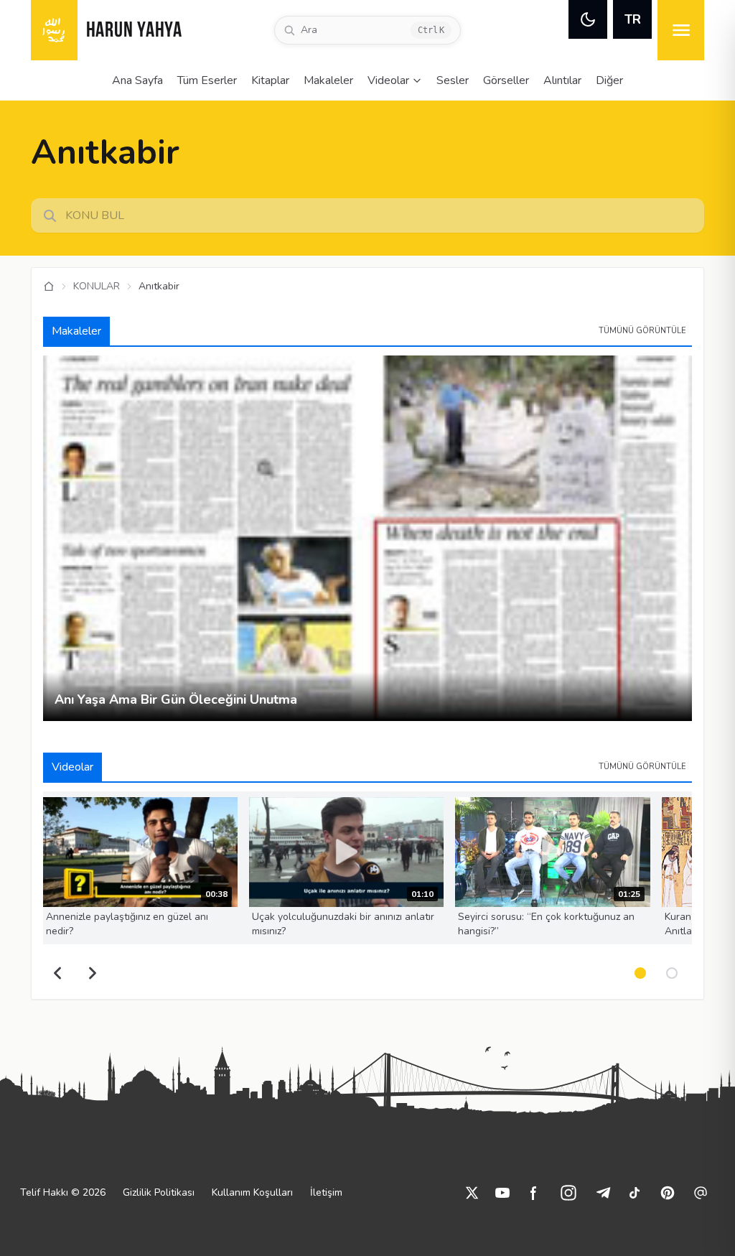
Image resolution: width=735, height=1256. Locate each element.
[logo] (54, 30)
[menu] (680, 30)
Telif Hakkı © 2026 (63, 1192)
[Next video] (92, 973)
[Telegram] (603, 1192)
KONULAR (96, 286)
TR (632, 19)
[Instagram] (568, 1193)
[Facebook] (534, 1192)
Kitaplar (270, 80)
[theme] (587, 19)
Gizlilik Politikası (159, 1192)
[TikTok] (634, 1192)
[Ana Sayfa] (49, 286)
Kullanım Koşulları (252, 1192)
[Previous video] (57, 973)
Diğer (609, 80)
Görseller (506, 80)
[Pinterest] (667, 1193)
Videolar (388, 80)
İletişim (326, 1192)
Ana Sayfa (137, 80)
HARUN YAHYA (134, 31)
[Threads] (700, 1192)
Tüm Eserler (207, 80)
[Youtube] (502, 1192)
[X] (472, 1193)
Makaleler (328, 80)
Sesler (452, 80)
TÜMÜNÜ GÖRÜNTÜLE (642, 330)
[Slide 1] (640, 973)
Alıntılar (562, 80)
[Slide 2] (671, 973)
